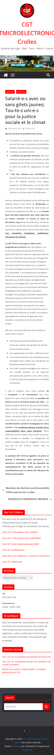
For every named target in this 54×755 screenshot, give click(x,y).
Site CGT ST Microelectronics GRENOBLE (21, 538)
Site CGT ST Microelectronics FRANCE (20, 532)
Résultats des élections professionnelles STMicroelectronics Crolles (27, 490)
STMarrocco (30, 128)
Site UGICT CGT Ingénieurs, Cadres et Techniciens (26, 555)
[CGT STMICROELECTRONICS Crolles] (27, 57)
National (10, 92)
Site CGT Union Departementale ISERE (20, 544)
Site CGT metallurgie (12, 561)
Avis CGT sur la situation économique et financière (26, 656)
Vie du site (21, 92)
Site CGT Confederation (13, 550)
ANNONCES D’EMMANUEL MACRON (28, 499)
